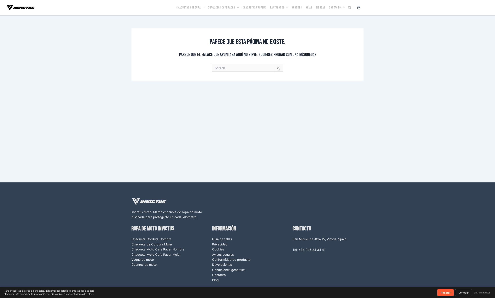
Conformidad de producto (231, 259)
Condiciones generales (228, 270)
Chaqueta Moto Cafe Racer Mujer (156, 254)
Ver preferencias (482, 292)
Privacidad (220, 244)
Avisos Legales (223, 254)
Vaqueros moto (142, 259)
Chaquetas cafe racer (221, 7)
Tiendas (320, 7)
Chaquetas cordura (188, 7)
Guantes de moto (144, 264)
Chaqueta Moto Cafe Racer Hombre (157, 249)
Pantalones (277, 7)
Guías (309, 7)
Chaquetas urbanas (254, 7)
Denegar (463, 292)
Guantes (297, 7)
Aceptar (445, 292)
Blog (215, 280)
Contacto (335, 7)
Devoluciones (222, 264)
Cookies (218, 249)
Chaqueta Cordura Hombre (151, 239)
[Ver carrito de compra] (359, 7)
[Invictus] (20, 7)
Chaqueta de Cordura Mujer (151, 244)
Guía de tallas (222, 239)
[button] (202, 7)
